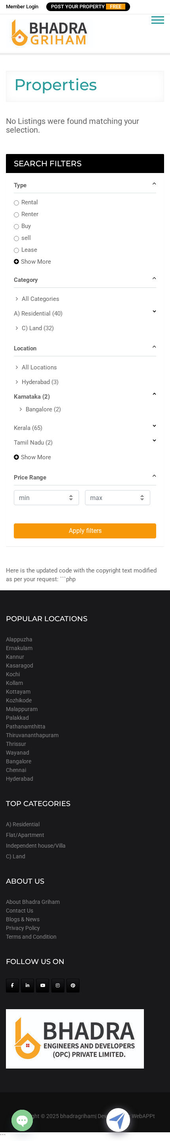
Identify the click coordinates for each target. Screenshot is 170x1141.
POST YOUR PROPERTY (86, 7)
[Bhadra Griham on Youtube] (42, 986)
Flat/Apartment (25, 835)
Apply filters (85, 530)
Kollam (14, 683)
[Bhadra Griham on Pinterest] (72, 986)
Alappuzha (19, 639)
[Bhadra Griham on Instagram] (57, 986)
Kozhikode (19, 700)
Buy (26, 226)
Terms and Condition (31, 937)
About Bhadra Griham (33, 902)
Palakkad (17, 718)
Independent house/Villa (36, 845)
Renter (29, 214)
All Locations (39, 367)
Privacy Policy (23, 928)
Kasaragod (19, 665)
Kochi (13, 674)
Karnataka (32, 396)
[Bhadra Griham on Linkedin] (27, 986)
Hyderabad (40, 382)
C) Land (38, 328)
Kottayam (18, 691)
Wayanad (17, 752)
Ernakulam (19, 648)
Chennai (16, 770)
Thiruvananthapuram (32, 735)
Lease (29, 249)
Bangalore (43, 409)
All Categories (40, 298)
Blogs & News (23, 919)
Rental (29, 202)
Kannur (15, 657)
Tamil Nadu (33, 442)
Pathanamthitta (25, 726)
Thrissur (16, 744)
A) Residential (38, 313)
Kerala (28, 428)
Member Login (22, 7)
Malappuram (22, 709)
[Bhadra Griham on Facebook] (12, 986)
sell (26, 238)
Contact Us (19, 910)
